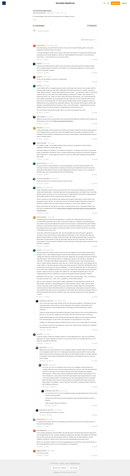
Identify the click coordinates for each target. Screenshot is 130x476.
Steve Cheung (41, 143)
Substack (56, 472)
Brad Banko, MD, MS (46, 301)
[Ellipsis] (96, 45)
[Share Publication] (108, 3)
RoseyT (39, 77)
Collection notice (75, 463)
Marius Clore (40, 163)
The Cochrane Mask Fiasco (42, 11)
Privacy (62, 463)
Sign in (124, 3)
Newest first (92, 25)
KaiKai (38, 63)
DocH (38, 86)
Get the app (73, 468)
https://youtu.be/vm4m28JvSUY (63, 121)
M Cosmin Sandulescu (43, 178)
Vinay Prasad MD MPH (39, 13)
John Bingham (41, 430)
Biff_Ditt (42, 347)
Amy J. (39, 334)
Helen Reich (40, 419)
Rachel (39, 127)
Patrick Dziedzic (41, 217)
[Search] (104, 3)
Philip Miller (40, 45)
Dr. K (38, 187)
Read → (35, 20)
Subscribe (115, 3)
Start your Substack (60, 468)
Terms (67, 463)
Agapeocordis (41, 450)
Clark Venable (41, 116)
